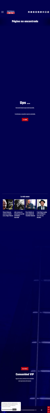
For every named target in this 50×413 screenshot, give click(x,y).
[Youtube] (36, 12)
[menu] (2, 12)
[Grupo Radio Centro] (41, 12)
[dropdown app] (43, 12)
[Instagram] (34, 12)
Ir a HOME (25, 120)
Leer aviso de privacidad (7, 409)
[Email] (46, 12)
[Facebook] (29, 12)
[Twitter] (31, 12)
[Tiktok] (38, 12)
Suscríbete (24, 369)
